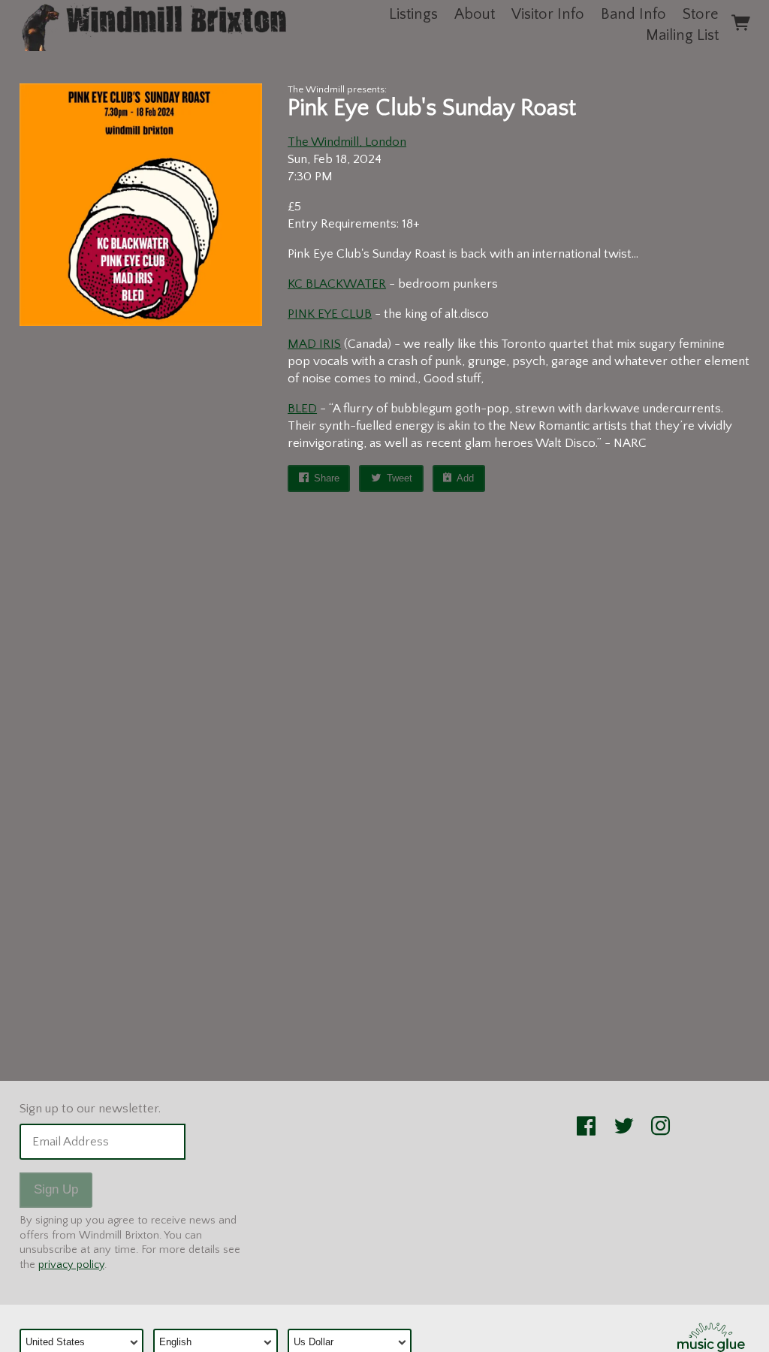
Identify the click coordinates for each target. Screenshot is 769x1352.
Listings (413, 14)
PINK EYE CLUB (330, 314)
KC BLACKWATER (337, 284)
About (474, 14)
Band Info (633, 14)
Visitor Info (547, 14)
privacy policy (71, 1265)
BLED (302, 408)
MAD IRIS (314, 344)
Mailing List (682, 35)
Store (701, 14)
